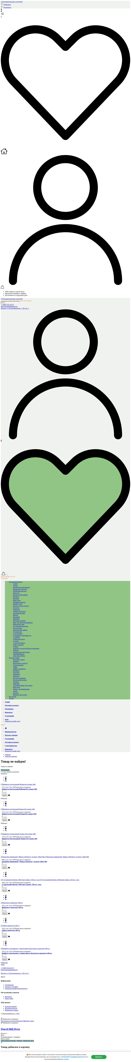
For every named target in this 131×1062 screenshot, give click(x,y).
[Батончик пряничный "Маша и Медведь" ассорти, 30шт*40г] (6, 853)
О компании (9, 985)
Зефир (15, 667)
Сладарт (16, 641)
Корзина (19, 1021)
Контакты (8, 997)
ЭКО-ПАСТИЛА (19, 656)
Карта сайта (9, 998)
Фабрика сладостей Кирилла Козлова (26, 648)
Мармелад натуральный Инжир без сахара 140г (19, 789)
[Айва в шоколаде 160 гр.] (6, 922)
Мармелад (16, 674)
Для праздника (18, 665)
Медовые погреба (19, 621)
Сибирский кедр (19, 639)
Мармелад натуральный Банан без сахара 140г (19, 814)
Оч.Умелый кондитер (20, 626)
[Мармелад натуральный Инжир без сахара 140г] (6, 781)
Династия (16, 609)
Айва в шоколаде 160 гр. (11, 930)
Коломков (16, 617)
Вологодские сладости (21, 606)
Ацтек (15, 585)
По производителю (15, 582)
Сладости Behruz (19, 643)
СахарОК (16, 637)
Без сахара (12, 696)
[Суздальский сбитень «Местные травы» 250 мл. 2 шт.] (6, 876)
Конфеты (16, 671)
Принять (98, 1057)
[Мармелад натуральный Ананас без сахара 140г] (6, 830)
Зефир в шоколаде (19, 669)
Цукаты (16, 693)
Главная (7, 754)
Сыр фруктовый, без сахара (22, 685)
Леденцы (16, 672)
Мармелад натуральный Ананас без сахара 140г (19, 839)
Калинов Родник (19, 613)
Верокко (16, 598)
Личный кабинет (11, 1006)
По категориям (14, 658)
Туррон (15, 646)
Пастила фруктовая (20, 680)
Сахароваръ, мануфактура (22, 635)
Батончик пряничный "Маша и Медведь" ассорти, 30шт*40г (24, 861)
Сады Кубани (18, 634)
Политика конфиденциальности (16, 988)
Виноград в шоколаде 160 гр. (12, 907)
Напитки (16, 676)
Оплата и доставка (11, 987)
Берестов (16, 593)
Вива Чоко (16, 600)
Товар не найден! (11, 756)
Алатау (15, 584)
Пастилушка (17, 628)
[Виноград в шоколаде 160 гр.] (6, 899)
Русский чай (17, 632)
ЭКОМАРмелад (18, 654)
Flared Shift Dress (10, 1029)
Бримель (16, 597)
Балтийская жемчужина (21, 587)
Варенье (16, 661)
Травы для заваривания (21, 689)
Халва (15, 691)
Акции (11, 698)
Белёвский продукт (20, 591)
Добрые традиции (19, 611)
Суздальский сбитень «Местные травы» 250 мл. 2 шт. (21, 884)
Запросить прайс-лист (12, 721)
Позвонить (7, 7)
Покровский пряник (20, 630)
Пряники (16, 683)
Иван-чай (16, 687)
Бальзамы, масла (19, 659)
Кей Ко (15, 615)
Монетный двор (18, 624)
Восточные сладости (20, 663)
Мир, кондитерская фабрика (23, 622)
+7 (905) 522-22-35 (7, 305)
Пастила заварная (19, 678)
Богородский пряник (20, 595)
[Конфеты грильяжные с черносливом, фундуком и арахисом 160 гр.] (6, 945)
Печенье (16, 682)
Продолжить (5, 770)
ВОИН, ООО (17, 604)
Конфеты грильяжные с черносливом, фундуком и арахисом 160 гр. (27, 953)
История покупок (11, 1008)
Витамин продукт (19, 602)
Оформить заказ (28, 1021)
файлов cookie (63, 1059)
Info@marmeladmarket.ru (9, 306)
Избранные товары (11, 1010)
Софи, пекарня (18, 645)
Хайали (15, 650)
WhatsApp (7, 4)
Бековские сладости (20, 589)
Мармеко (16, 619)
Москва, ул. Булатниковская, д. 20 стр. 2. (15, 308)
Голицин (16, 608)
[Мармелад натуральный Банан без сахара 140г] (6, 806)
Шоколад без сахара (20, 695)
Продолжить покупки (8, 1021)
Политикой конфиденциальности (74, 1057)
